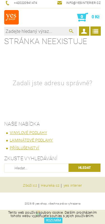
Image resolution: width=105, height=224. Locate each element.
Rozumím (53, 220)
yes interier (73, 186)
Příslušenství (24, 148)
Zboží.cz (30, 186)
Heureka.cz (50, 186)
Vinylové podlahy (28, 132)
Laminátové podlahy (31, 140)
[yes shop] (11, 17)
